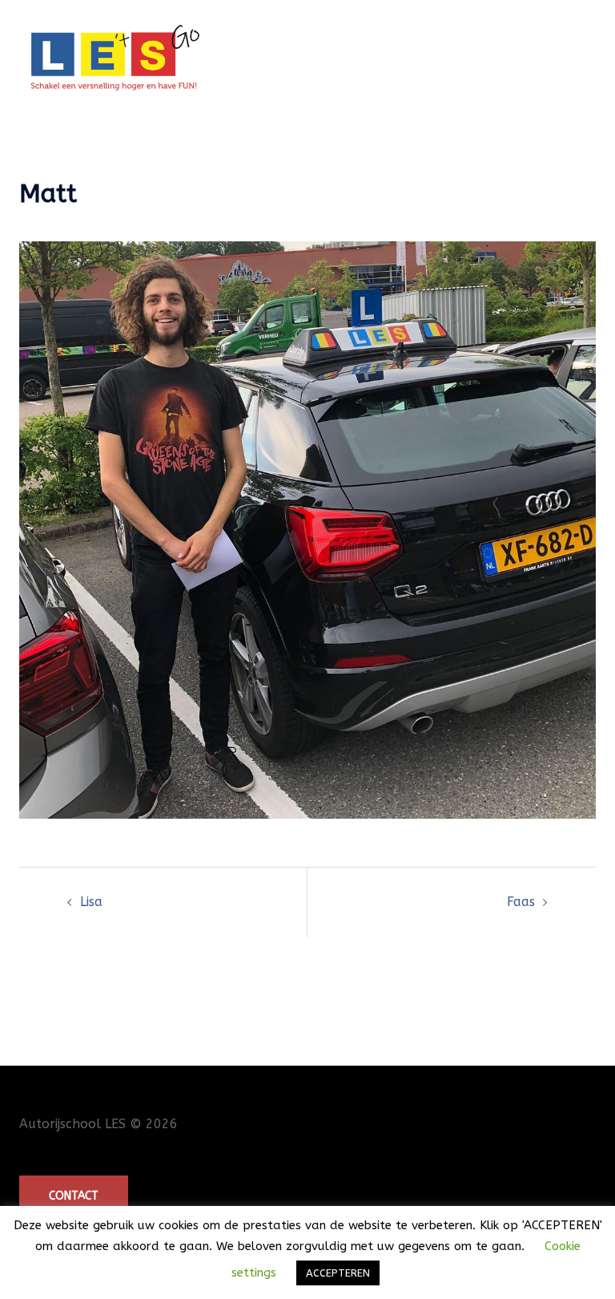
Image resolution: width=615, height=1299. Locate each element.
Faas (521, 901)
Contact (73, 1196)
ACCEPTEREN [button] (338, 1273)
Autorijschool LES (72, 1123)
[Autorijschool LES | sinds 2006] (113, 55)
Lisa (91, 901)
